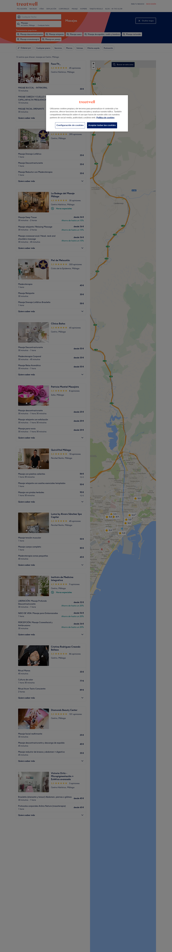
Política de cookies (105, 118)
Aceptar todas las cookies (102, 125)
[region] (87, 113)
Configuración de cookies (70, 125)
